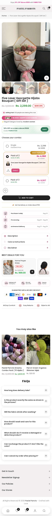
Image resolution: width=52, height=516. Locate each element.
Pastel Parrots (31, 501)
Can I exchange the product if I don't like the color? (25, 445)
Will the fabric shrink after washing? (25, 412)
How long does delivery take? (25, 390)
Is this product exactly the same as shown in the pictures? (25, 401)
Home (4, 15)
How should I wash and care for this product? (25, 422)
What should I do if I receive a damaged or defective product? (25, 434)
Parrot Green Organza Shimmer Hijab (36, 369)
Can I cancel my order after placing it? (25, 456)
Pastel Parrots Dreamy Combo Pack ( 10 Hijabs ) (13, 369)
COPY (44, 129)
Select (15, 170)
